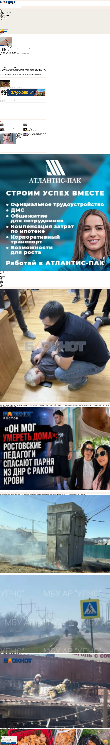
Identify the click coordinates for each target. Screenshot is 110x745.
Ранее (10, 104)
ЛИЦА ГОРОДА (2, 17)
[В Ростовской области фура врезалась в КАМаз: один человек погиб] (23, 83)
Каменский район (9, 87)
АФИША (1, 11)
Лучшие (5, 104)
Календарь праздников (4, 35)
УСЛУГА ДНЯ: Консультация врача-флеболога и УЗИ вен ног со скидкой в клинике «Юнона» (16, 48)
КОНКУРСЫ (2, 14)
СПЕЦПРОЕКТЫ (3, 24)
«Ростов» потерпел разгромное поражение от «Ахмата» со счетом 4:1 (11, 494)
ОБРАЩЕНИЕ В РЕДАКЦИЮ (5, 20)
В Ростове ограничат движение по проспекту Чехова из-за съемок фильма (73, 405)
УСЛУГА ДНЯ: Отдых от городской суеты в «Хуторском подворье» (11, 49)
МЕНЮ (1, 9)
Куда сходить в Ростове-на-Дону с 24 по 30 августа (54, 405)
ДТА (1, 87)
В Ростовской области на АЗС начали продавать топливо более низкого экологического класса (72, 494)
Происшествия (2, 66)
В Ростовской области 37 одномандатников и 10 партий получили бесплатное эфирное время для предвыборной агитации (40, 494)
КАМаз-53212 (4, 87)
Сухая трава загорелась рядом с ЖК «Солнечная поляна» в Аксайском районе (12, 653)
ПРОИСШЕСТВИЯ (3, 23)
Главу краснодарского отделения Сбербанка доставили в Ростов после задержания (97, 405)
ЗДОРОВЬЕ (2, 13)
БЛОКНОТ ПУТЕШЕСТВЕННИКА (6, 12)
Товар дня (1, 36)
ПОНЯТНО (8, 742)
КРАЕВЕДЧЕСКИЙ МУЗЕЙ (4, 15)
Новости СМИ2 (2, 146)
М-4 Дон (13, 87)
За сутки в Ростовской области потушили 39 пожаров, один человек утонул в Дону (13, 728)
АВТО (1, 10)
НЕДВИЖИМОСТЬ (3, 19)
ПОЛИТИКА (2, 22)
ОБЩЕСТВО (2, 21)
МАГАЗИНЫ (5, 33)
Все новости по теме (3, 47)
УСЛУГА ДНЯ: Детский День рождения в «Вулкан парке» (10, 50)
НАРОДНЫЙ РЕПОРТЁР (4, 18)
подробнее (9, 272)
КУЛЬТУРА (2, 16)
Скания (16, 87)
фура (21, 87)
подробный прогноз (3, 272)
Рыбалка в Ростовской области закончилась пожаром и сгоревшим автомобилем (13, 405)
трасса (18, 87)
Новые (1, 104)
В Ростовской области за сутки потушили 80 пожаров (9, 406)
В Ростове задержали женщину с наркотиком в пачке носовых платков (35, 405)
